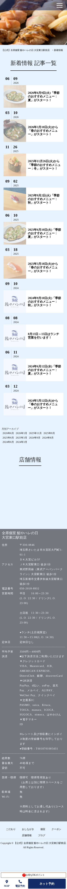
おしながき (28, 829)
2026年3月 (21, 433)
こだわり (11, 829)
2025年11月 (35, 433)
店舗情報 (27, 835)
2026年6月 (8, 433)
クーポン (56, 829)
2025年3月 (21, 437)
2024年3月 (21, 442)
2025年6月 (8, 437)
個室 (42, 829)
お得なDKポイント (34, 875)
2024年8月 (48, 437)
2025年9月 (49, 433)
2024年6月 (8, 442)
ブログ (41, 835)
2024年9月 (34, 437)
